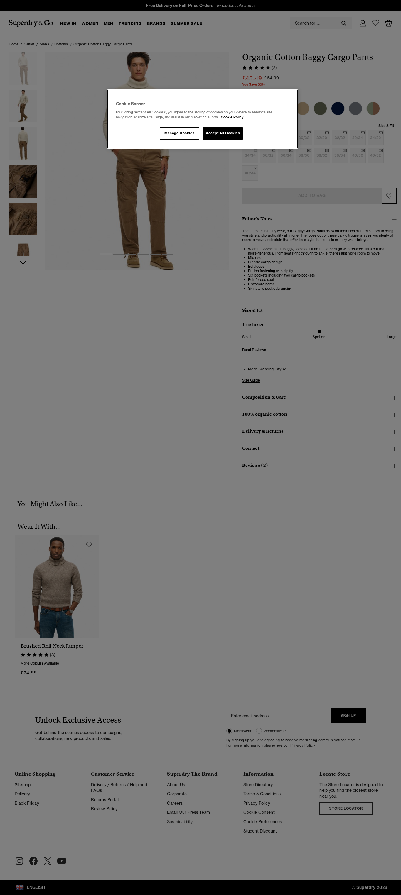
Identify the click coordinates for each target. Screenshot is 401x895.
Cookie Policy (232, 117)
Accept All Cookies (223, 133)
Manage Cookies (179, 133)
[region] (202, 119)
